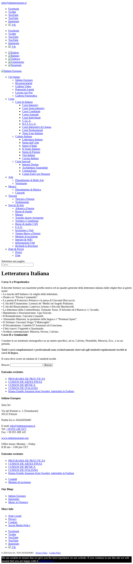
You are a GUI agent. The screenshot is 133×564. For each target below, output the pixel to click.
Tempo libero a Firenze (28, 233)
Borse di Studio (23, 211)
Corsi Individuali (31, 117)
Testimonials (22, 202)
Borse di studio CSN (26, 224)
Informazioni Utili (25, 242)
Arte (10, 177)
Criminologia (29, 170)
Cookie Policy (55, 553)
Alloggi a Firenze (24, 208)
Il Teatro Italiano (31, 148)
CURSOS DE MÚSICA (22, 385)
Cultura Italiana (23, 136)
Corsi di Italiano (24, 101)
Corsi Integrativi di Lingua (36, 127)
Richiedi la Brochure (26, 245)
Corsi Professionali (32, 130)
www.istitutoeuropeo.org (15, 438)
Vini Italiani (28, 155)
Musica (12, 186)
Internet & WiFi (23, 239)
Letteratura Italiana (32, 139)
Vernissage (21, 183)
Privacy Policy (42, 553)
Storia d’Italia (29, 145)
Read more (48, 560)
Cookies (12, 522)
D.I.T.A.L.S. (29, 123)
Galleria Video (23, 86)
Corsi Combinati (31, 111)
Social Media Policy (19, 525)
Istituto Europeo (24, 80)
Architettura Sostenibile (35, 167)
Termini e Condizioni (26, 220)
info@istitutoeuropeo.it (22, 425)
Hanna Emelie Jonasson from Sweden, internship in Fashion (41, 391)
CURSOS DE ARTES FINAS (25, 381)
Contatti (12, 479)
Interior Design (30, 164)
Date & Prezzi (16, 249)
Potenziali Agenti (24, 89)
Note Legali (14, 515)
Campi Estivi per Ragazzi (36, 173)
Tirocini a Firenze (24, 199)
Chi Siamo (14, 76)
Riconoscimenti (23, 83)
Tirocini (12, 195)
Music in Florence (18, 502)
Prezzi (18, 252)
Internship (13, 499)
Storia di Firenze (31, 152)
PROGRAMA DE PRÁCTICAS (26, 378)
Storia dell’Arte (30, 142)
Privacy (12, 519)
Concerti (20, 192)
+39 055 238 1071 (16, 429)
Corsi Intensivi (30, 105)
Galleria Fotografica (26, 95)
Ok (40, 560)
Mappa (19, 214)
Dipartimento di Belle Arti (29, 180)
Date (17, 255)
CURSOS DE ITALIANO (23, 388)
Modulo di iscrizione (26, 236)
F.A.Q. (19, 227)
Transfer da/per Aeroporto (29, 217)
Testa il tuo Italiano (32, 133)
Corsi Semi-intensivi (33, 108)
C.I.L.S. (26, 120)
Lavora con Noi (24, 92)
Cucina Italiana (30, 158)
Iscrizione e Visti (24, 230)
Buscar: (5, 364)
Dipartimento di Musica (28, 189)
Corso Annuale (30, 114)
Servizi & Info (16, 205)
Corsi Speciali (22, 161)
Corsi (11, 98)
